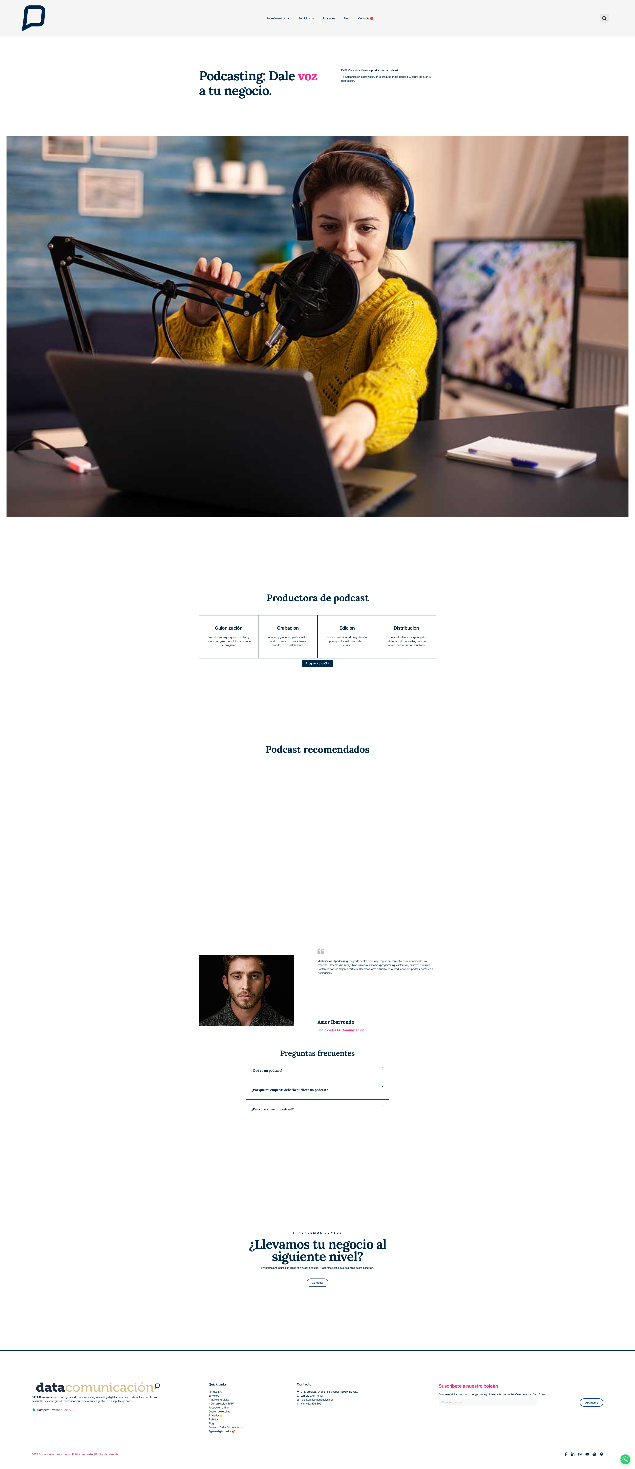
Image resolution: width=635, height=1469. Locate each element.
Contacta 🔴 (365, 18)
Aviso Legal (63, 1454)
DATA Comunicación (43, 1454)
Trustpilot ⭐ (216, 1415)
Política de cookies (82, 1454)
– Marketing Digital (219, 1399)
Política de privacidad (107, 1454)
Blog (347, 18)
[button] (604, 18)
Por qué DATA (216, 1391)
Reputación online (218, 1407)
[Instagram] (580, 1454)
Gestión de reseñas (219, 1411)
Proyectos (329, 18)
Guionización (228, 628)
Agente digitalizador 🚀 (222, 1431)
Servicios (304, 18)
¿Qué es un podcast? (266, 1070)
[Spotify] (594, 1454)
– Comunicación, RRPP (221, 1403)
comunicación (410, 961)
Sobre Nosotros (276, 18)
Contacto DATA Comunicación (226, 1427)
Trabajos (213, 1419)
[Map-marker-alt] (601, 1454)
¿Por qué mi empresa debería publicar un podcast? (289, 1090)
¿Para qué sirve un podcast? (272, 1109)
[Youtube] (587, 1454)
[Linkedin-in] (573, 1454)
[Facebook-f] (566, 1454)
